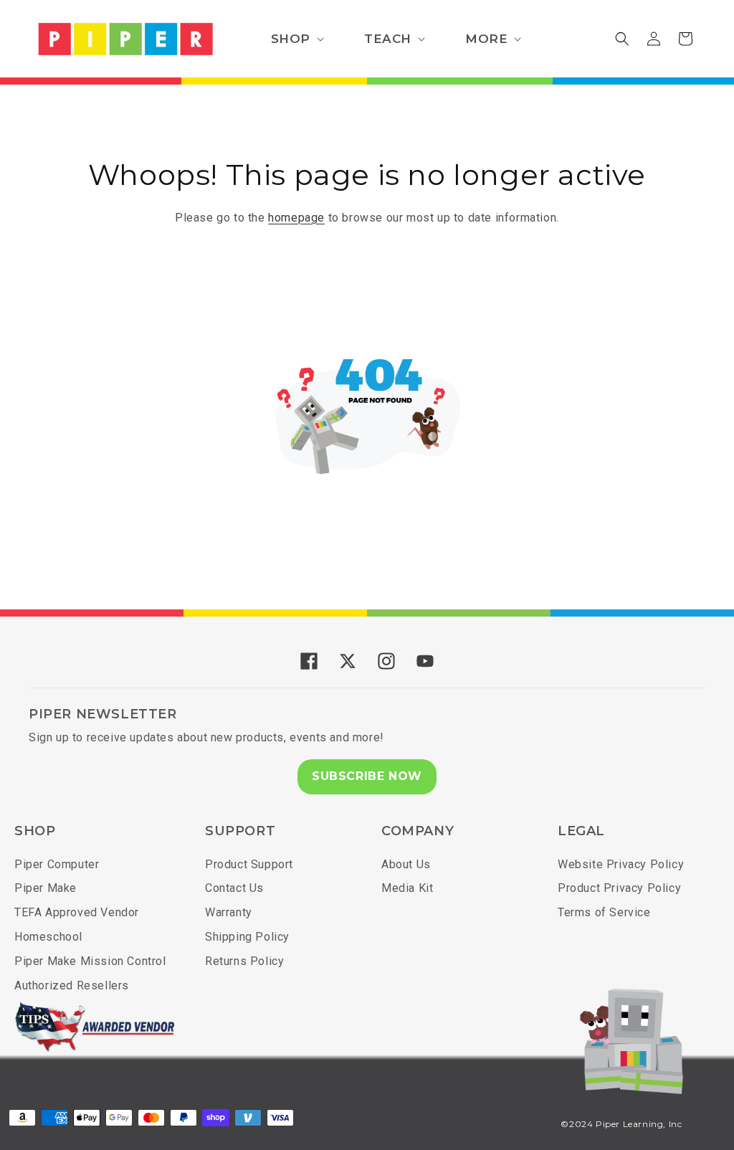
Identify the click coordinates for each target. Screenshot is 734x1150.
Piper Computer (56, 864)
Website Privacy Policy (621, 864)
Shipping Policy (247, 937)
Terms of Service (604, 912)
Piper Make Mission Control (90, 961)
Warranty (228, 912)
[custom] (309, 661)
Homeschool (48, 937)
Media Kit (407, 888)
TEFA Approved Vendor (76, 912)
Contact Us (234, 888)
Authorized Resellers (71, 985)
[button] (296, 38)
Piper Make (45, 888)
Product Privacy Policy (619, 888)
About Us (406, 864)
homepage (296, 217)
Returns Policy (244, 961)
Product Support (249, 864)
